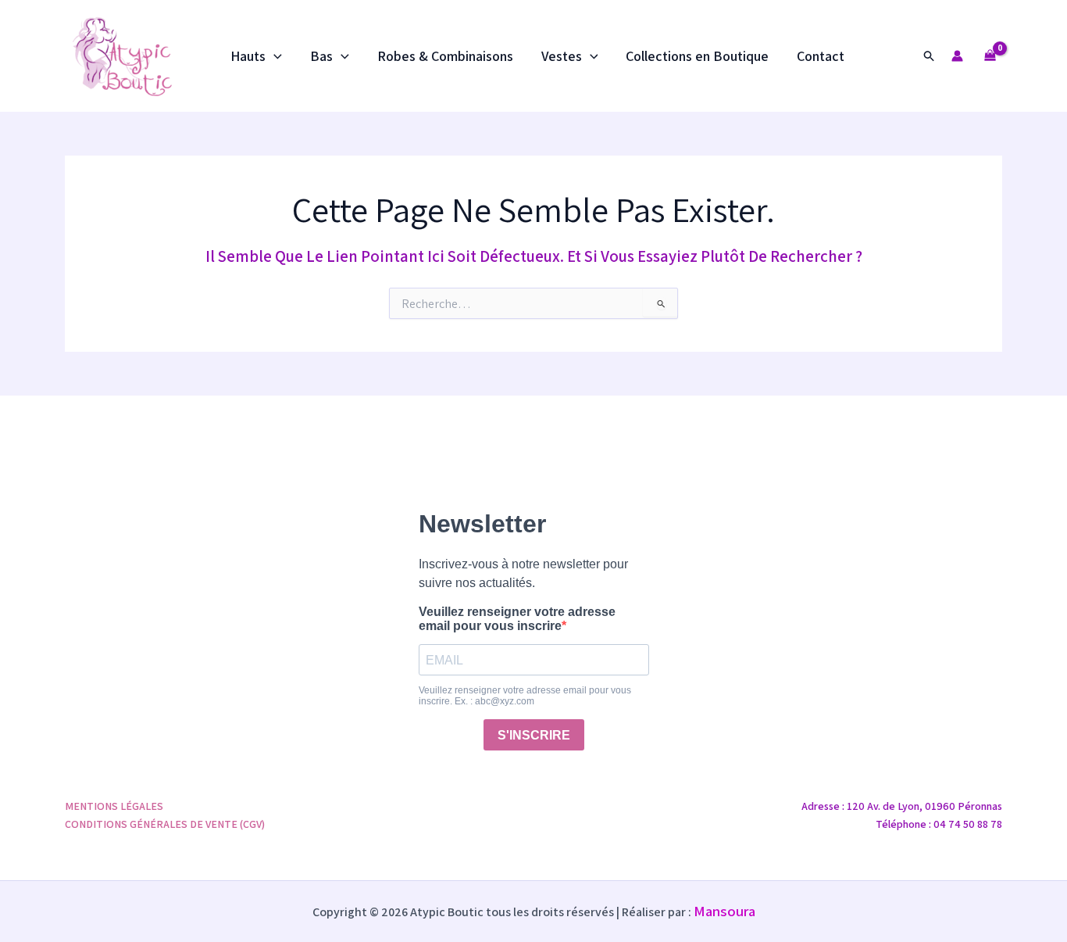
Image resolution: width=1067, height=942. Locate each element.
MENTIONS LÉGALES (114, 806)
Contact (820, 56)
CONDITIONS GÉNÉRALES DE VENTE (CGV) (165, 824)
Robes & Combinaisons (445, 56)
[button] (274, 56)
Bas (321, 56)
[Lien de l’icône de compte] (957, 56)
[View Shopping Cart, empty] (990, 55)
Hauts (248, 56)
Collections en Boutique (697, 56)
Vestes (561, 56)
